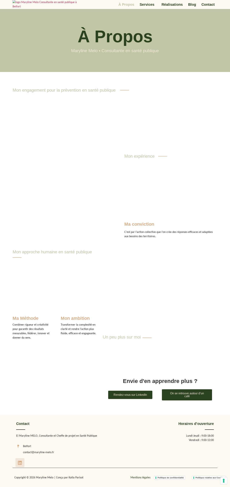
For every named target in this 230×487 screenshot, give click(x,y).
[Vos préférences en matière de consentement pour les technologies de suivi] (223, 480)
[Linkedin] (19, 462)
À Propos (126, 4)
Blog (192, 4)
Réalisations (172, 4)
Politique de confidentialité (171, 477)
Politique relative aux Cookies (210, 477)
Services (147, 4)
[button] (148, 4)
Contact (208, 4)
